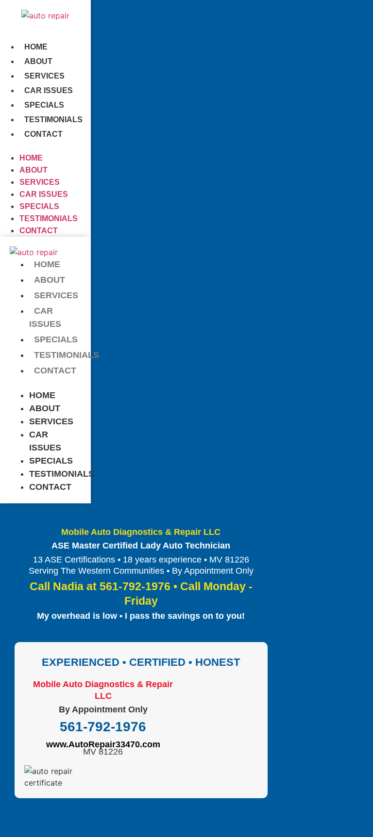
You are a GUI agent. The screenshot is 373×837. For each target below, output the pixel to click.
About (38, 61)
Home (36, 47)
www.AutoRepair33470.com (103, 744)
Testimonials (53, 119)
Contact (43, 134)
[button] (45, 146)
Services (44, 76)
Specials (44, 105)
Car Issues (48, 90)
